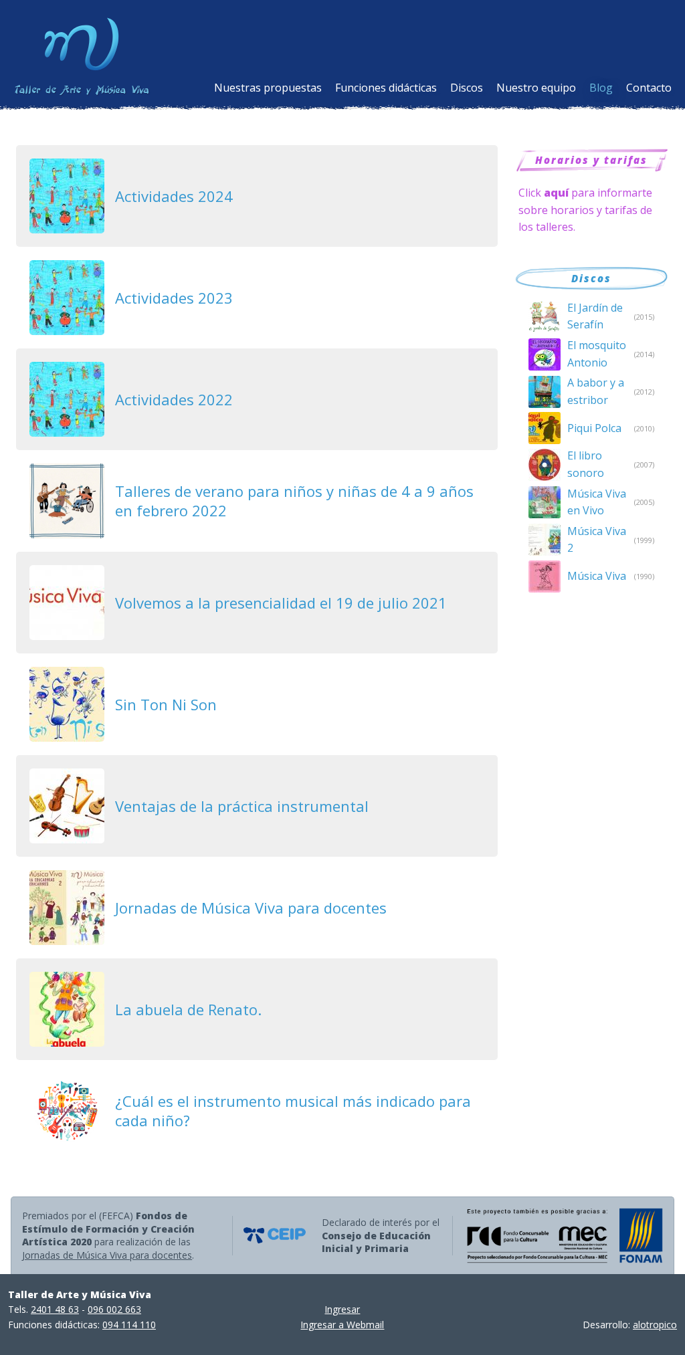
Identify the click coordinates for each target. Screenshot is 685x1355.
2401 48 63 (55, 1309)
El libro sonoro (585, 464)
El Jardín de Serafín (595, 316)
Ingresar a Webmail (342, 1324)
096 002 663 (114, 1309)
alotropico (655, 1324)
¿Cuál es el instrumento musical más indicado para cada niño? (293, 1110)
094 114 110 (129, 1324)
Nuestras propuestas (268, 87)
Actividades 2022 (174, 399)
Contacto (649, 87)
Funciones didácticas (386, 87)
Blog (601, 87)
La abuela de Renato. (188, 1009)
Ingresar (342, 1309)
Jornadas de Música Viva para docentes (251, 908)
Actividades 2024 (174, 196)
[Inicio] (88, 51)
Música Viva (596, 575)
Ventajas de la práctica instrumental (242, 806)
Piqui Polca (594, 428)
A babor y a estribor (595, 391)
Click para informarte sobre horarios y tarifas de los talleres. (585, 209)
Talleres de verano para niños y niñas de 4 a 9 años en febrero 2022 (294, 500)
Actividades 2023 (174, 298)
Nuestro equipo (536, 87)
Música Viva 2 (596, 540)
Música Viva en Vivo (596, 502)
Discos (466, 87)
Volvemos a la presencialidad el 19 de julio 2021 (281, 603)
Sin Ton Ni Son (166, 704)
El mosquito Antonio (596, 354)
